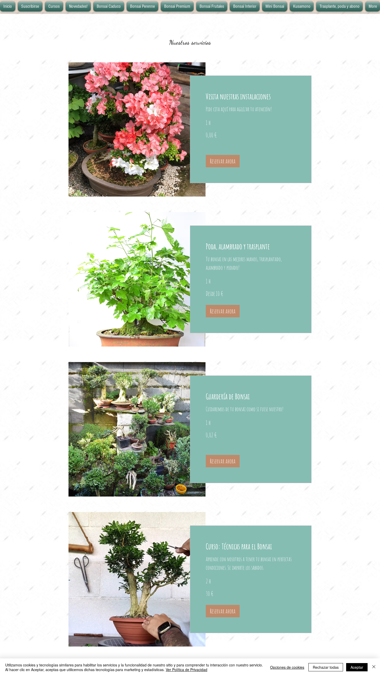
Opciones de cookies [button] (287, 667)
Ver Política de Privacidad (186, 669)
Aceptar (357, 667)
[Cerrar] (374, 667)
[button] (223, 161)
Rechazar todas (326, 667)
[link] (251, 96)
